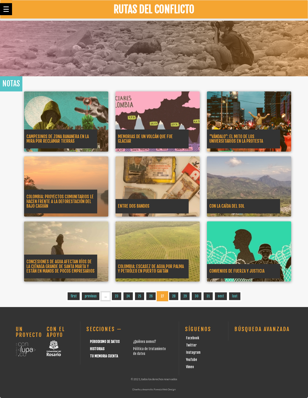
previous (90, 296)
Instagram (193, 352)
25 (139, 296)
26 (151, 296)
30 (197, 296)
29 (185, 296)
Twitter (191, 345)
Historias (97, 349)
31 (208, 296)
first (74, 296)
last (234, 296)
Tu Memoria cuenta (104, 356)
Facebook (192, 338)
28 (173, 296)
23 (116, 296)
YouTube (191, 360)
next (221, 296)
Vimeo (190, 367)
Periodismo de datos (105, 342)
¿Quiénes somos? (144, 342)
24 (128, 296)
